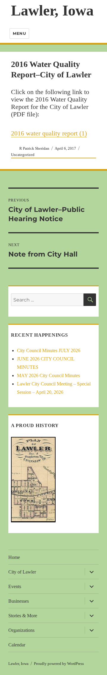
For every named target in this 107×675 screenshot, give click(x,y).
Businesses (18, 601)
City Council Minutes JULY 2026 (48, 350)
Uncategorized (22, 154)
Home (14, 557)
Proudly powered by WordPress (59, 663)
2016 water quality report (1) (49, 133)
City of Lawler (22, 571)
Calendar (16, 644)
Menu (19, 33)
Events (14, 586)
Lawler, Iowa (52, 10)
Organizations (21, 630)
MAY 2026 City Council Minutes (48, 375)
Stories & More (22, 615)
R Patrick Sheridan (34, 148)
